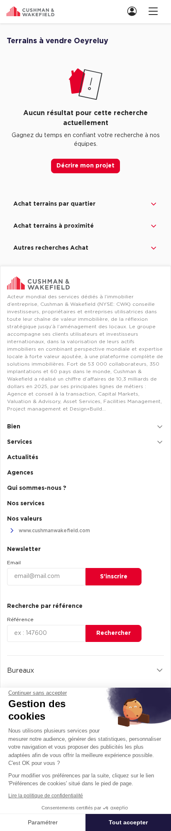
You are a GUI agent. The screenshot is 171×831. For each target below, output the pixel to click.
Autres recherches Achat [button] (50, 248)
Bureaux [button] (20, 670)
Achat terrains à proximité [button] (53, 226)
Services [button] (19, 442)
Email (14, 562)
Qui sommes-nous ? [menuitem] (36, 488)
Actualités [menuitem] (22, 457)
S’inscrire (113, 577)
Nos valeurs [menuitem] (24, 519)
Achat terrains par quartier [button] (54, 204)
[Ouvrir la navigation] (153, 11)
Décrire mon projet (85, 166)
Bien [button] (13, 427)
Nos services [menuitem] (25, 503)
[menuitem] (134, 11)
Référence (20, 619)
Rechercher (113, 633)
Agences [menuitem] (20, 473)
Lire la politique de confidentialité (45, 796)
